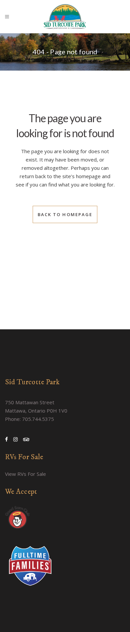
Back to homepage (65, 214)
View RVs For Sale (25, 474)
